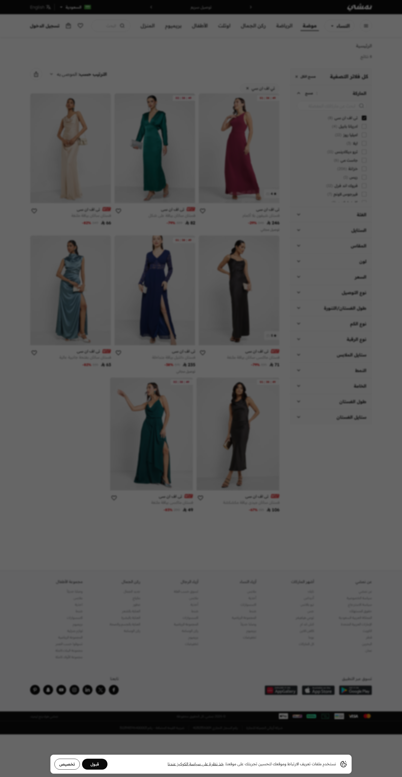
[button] (201, 388)
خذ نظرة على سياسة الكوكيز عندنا (196, 763)
